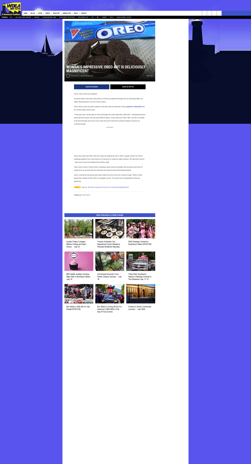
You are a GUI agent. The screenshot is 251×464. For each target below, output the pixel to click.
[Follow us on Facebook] (214, 13)
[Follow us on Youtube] (219, 13)
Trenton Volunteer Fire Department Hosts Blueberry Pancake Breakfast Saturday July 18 (108, 244)
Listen (40, 13)
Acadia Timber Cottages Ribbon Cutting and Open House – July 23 (76, 244)
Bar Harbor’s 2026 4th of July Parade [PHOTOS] (78, 307)
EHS (92, 17)
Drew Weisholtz (74, 76)
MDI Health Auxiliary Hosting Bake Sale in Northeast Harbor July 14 (78, 276)
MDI (98, 17)
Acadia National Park (49, 17)
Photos (88, 195)
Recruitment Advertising (67, 17)
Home (25, 13)
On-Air (32, 13)
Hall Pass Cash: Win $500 (23, 17)
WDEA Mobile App (83, 17)
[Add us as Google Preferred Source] (209, 13)
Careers (36, 17)
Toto (10, 17)
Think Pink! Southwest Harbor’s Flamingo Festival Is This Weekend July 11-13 (139, 276)
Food (83, 195)
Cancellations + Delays (123, 17)
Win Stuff (56, 13)
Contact (84, 13)
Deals (111, 17)
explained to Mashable (134, 107)
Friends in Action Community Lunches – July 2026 (139, 307)
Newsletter (67, 13)
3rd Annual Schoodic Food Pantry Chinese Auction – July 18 (109, 276)
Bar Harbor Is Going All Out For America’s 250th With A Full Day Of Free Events (109, 309)
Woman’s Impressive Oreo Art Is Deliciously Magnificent (108, 187)
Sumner (104, 17)
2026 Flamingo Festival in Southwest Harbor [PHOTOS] (139, 242)
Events (47, 13)
